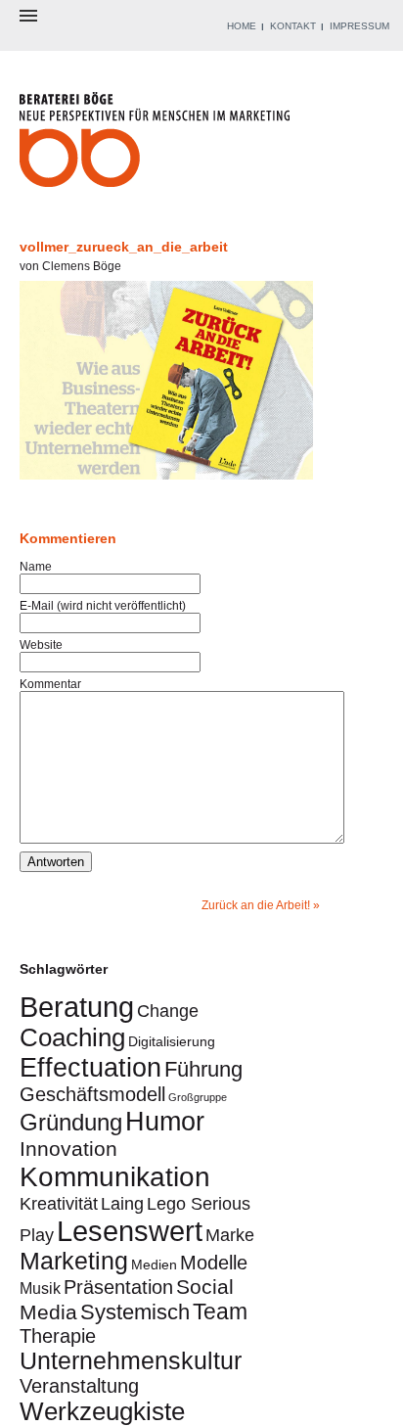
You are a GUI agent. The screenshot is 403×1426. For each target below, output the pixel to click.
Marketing (74, 1261)
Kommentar (50, 684)
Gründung (71, 1122)
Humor (164, 1121)
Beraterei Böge (157, 145)
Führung (203, 1069)
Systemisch (135, 1312)
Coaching (72, 1037)
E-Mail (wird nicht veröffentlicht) (103, 606)
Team (220, 1311)
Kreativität (59, 1203)
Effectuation (90, 1067)
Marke (229, 1234)
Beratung (77, 1006)
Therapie (58, 1336)
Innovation (68, 1148)
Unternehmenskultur (131, 1361)
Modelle (213, 1262)
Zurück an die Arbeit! (256, 905)
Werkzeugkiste (102, 1411)
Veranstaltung (79, 1386)
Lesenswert (129, 1231)
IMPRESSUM (359, 26)
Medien (154, 1264)
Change (168, 1010)
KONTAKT (293, 26)
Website (41, 645)
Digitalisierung (171, 1041)
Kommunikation (115, 1176)
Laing (122, 1203)
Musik (40, 1288)
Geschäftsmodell (92, 1094)
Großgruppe (197, 1097)
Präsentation (118, 1287)
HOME (241, 26)
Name (36, 567)
